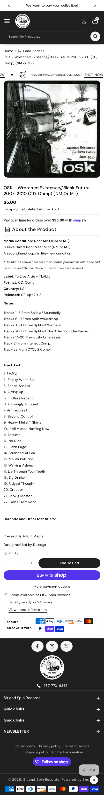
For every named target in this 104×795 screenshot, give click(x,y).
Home (8, 51)
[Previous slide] (9, 5)
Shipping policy (36, 752)
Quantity (11, 553)
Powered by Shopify (78, 779)
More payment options (52, 586)
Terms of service (76, 746)
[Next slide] (95, 5)
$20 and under (30, 51)
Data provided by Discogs (25, 544)
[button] (7, 21)
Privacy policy (49, 746)
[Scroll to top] (94, 780)
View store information (27, 609)
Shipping (11, 209)
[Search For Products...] (95, 36)
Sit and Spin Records (22, 697)
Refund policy (25, 746)
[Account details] (84, 21)
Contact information (67, 752)
